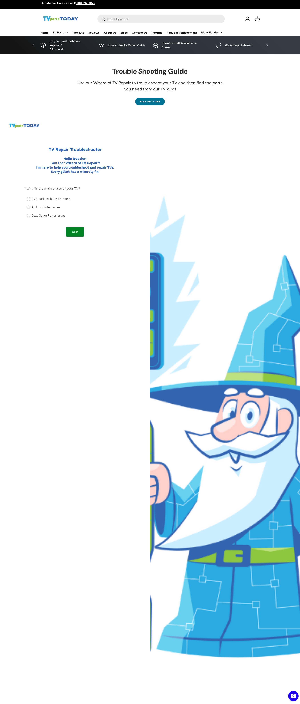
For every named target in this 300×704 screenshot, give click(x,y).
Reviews (94, 32)
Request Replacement (182, 32)
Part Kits (78, 32)
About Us (110, 32)
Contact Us (139, 32)
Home (45, 32)
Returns (157, 32)
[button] (257, 19)
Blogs (124, 32)
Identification (210, 32)
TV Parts (58, 32)
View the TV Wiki (150, 101)
